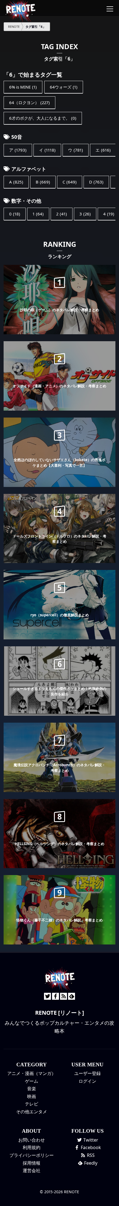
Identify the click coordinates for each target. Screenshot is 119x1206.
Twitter (90, 1140)
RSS (90, 1155)
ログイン (87, 1081)
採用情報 (31, 1163)
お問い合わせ (31, 1140)
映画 (31, 1096)
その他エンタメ (31, 1112)
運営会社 (31, 1170)
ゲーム (31, 1081)
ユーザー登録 (87, 1073)
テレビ (31, 1104)
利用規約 (31, 1147)
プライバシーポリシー (31, 1155)
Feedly (90, 1163)
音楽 (31, 1089)
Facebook (90, 1147)
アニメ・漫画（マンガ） (31, 1073)
